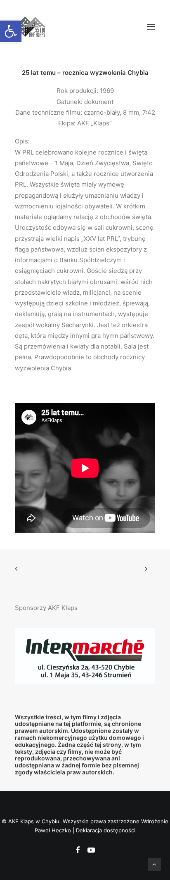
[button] (151, 26)
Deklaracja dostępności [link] (105, 830)
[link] (10, 31)
